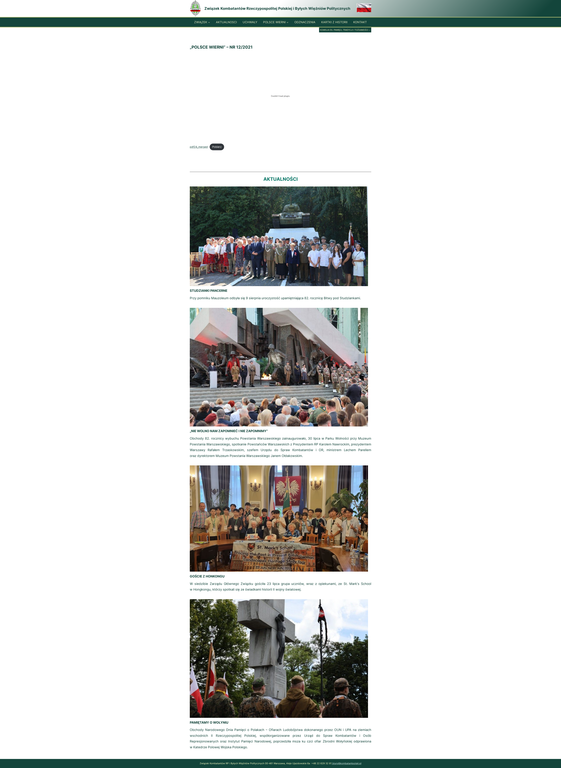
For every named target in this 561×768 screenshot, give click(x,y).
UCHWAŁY (250, 22)
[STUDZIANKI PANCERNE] (279, 236)
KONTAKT (360, 22)
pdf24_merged (199, 146)
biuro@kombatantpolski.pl (346, 763)
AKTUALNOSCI (226, 22)
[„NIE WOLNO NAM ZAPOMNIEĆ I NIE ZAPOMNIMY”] (279, 367)
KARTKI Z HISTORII (334, 22)
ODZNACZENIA (304, 22)
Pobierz (217, 146)
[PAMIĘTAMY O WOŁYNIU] (279, 658)
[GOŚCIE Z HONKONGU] (279, 518)
